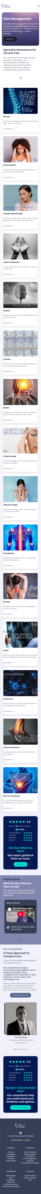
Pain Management (30, 1158)
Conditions (11, 1158)
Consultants (11, 1154)
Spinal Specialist (30, 1154)
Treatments (11, 1156)
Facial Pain (30, 1161)
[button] (39, 6)
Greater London (30, 1178)
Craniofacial (30, 1156)
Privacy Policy (11, 1161)
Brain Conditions (30, 1152)
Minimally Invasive (11, 1184)
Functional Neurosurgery (30, 1163)
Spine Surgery (11, 1176)
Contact (11, 1152)
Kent (30, 1180)
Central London (30, 1176)
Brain (11, 1178)
